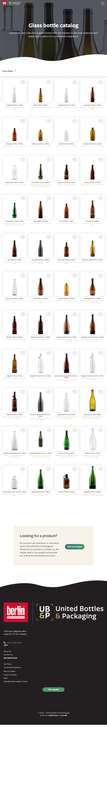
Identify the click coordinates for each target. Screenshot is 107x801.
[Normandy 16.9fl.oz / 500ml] (67, 251)
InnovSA (64, 715)
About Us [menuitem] (7, 651)
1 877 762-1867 (14, 642)
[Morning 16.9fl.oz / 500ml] (93, 290)
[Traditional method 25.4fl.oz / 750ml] (15, 445)
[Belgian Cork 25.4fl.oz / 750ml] (41, 329)
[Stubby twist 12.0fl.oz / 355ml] (93, 135)
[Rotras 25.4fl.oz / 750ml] (67, 445)
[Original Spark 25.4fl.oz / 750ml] (67, 329)
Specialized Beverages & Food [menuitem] (15, 681)
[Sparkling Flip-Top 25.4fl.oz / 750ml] (93, 329)
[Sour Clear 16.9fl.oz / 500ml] (15, 290)
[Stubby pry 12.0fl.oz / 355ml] (41, 135)
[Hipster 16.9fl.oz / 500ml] (67, 290)
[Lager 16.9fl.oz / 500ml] (41, 213)
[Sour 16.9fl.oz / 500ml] (15, 251)
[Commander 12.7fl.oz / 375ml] (41, 174)
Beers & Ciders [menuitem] (9, 671)
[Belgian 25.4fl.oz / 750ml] (15, 367)
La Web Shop (53, 715)
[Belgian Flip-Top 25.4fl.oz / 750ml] (41, 367)
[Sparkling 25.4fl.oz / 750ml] (67, 406)
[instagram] (15, 698)
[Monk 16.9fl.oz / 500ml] (41, 290)
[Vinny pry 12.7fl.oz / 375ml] (93, 174)
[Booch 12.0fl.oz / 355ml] (67, 135)
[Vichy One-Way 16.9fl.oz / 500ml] (93, 251)
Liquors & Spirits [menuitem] (10, 675)
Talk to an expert (74, 546)
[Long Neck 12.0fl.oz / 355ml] (93, 97)
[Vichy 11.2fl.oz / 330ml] (41, 97)
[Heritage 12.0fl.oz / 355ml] (15, 135)
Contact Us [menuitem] (8, 655)
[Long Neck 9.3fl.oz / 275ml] (15, 97)
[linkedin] (10, 698)
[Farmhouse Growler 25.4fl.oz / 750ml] (15, 483)
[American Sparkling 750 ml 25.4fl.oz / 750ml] (67, 367)
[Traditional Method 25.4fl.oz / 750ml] (41, 445)
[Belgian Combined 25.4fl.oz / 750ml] (93, 367)
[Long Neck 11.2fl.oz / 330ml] (67, 97)
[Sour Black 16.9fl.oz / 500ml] (41, 251)
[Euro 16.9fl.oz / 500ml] (67, 213)
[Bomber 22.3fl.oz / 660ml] (15, 329)
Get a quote (53, 689)
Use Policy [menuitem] (8, 664)
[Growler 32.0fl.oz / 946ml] (67, 483)
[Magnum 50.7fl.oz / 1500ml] (93, 483)
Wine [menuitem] (6, 678)
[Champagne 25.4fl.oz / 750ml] (41, 483)
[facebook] (5, 698)
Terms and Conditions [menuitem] (12, 667)
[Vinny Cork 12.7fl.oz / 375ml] (67, 174)
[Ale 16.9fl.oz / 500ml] (93, 213)
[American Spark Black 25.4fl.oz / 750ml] (41, 406)
